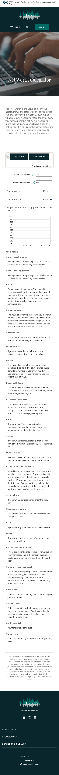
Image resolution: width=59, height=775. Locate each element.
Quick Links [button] (9, 729)
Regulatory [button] (9, 736)
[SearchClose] (27, 27)
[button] (29, 191)
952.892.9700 (33, 710)
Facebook (24, 717)
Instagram (29, 717)
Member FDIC (29, 760)
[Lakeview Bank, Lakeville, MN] (29, 15)
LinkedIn (35, 717)
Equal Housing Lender (31, 764)
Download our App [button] (14, 744)
